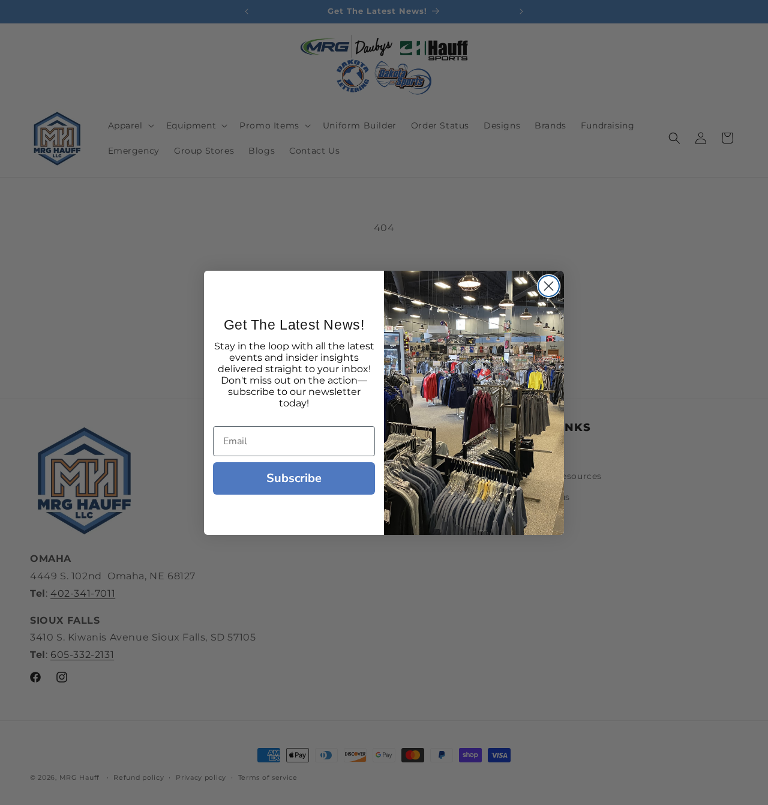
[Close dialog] (548, 286)
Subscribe (294, 478)
